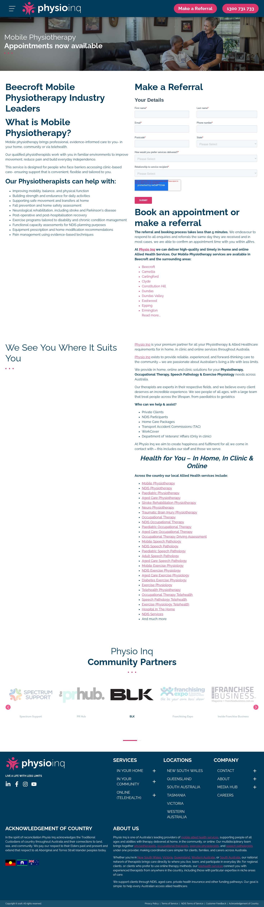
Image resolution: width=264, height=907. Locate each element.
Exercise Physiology (157, 585)
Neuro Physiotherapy (158, 507)
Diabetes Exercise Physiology (164, 580)
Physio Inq (147, 249)
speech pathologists (239, 845)
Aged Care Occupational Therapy (167, 532)
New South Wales (185, 771)
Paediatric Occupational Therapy (166, 527)
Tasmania (176, 795)
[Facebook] (16, 784)
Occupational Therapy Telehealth (167, 595)
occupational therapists (172, 845)
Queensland (179, 779)
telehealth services (210, 866)
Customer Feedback (216, 903)
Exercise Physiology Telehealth (165, 604)
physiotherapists (145, 845)
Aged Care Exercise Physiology (165, 575)
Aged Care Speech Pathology (164, 561)
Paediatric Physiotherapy (160, 493)
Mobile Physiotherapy (158, 483)
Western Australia (177, 814)
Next (256, 707)
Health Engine (233, 716)
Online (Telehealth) (129, 795)
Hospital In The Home (158, 609)
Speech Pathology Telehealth (164, 599)
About (223, 779)
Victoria (175, 803)
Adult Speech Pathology (160, 556)
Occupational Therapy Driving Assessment (174, 536)
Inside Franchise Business (182, 716)
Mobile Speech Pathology (161, 541)
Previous (8, 707)
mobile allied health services (199, 837)
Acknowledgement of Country (244, 903)
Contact (225, 771)
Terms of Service (169, 903)
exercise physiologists (204, 845)
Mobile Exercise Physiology (163, 565)
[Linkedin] (8, 784)
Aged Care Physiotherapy (161, 498)
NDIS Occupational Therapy (163, 522)
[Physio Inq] (51, 8)
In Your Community (128, 781)
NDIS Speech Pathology (160, 546)
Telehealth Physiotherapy (161, 590)
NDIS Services (152, 614)
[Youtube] (34, 784)
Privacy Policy (152, 903)
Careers (225, 795)
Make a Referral (195, 8)
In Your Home (130, 771)
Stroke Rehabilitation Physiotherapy (169, 503)
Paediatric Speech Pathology (164, 551)
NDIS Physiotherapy (157, 488)
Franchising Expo (132, 716)
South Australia (183, 787)
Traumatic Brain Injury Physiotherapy (169, 512)
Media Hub (227, 787)
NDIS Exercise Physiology (161, 570)
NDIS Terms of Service (192, 903)
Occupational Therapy (159, 517)
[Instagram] (25, 784)
